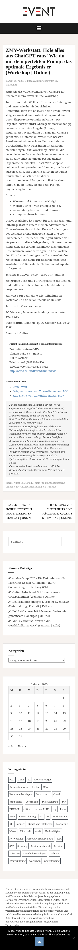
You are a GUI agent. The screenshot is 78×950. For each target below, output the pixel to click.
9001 (12, 779)
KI (32, 482)
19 (37, 721)
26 (37, 728)
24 (20, 728)
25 (29, 728)
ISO (41, 816)
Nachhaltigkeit (53, 831)
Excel (12, 816)
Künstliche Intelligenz (34, 486)
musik (37, 831)
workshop (35, 860)
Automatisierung (18, 787)
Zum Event (20, 387)
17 (20, 721)
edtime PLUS (42, 809)
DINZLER (14, 809)
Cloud (56, 794)
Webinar (54, 853)
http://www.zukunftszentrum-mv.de (32, 371)
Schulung (22, 846)
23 (11, 728)
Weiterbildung (17, 860)
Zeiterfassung (51, 860)
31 (20, 736)
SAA (59, 838)
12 (37, 713)
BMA (45, 787)
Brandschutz (43, 794)
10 (20, 713)
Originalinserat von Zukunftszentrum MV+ (41, 391)
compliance (15, 801)
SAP (11, 846)
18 (29, 721)
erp (54, 809)
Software (14, 853)
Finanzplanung (27, 816)
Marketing (62, 824)
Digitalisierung (50, 801)
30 (11, 736)
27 (46, 728)
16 (11, 721)
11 (29, 713)
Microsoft (25, 831)
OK (39, 941)
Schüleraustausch (41, 846)
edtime (27, 809)
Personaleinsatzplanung (39, 838)
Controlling (32, 801)
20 (46, 721)
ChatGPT (25, 482)
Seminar (58, 846)
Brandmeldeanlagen (20, 794)
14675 (21, 779)
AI (29, 779)
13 (46, 713)
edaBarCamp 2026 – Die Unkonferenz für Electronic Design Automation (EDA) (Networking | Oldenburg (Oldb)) (36, 582)
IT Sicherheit (60, 816)
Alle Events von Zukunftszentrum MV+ (38, 395)
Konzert (20, 824)
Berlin (35, 787)
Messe (12, 831)
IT (48, 816)
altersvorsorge (42, 779)
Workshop (11, 84)
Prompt (52, 486)
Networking (16, 838)
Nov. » (22, 746)
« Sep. (12, 746)
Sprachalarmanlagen (34, 853)
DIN (64, 801)
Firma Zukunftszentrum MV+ (43, 80)
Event (63, 809)
